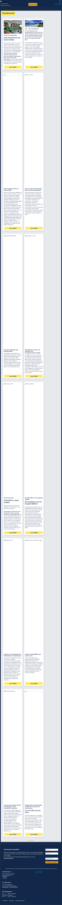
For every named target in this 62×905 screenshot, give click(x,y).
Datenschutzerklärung (8, 858)
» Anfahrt (4, 878)
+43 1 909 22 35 (4, 3)
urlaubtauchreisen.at (5, 5)
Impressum (11, 900)
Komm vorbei (33, 4)
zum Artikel (12, 67)
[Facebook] (60, 4)
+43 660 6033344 (13, 887)
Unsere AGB (4, 900)
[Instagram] (56, 4)
